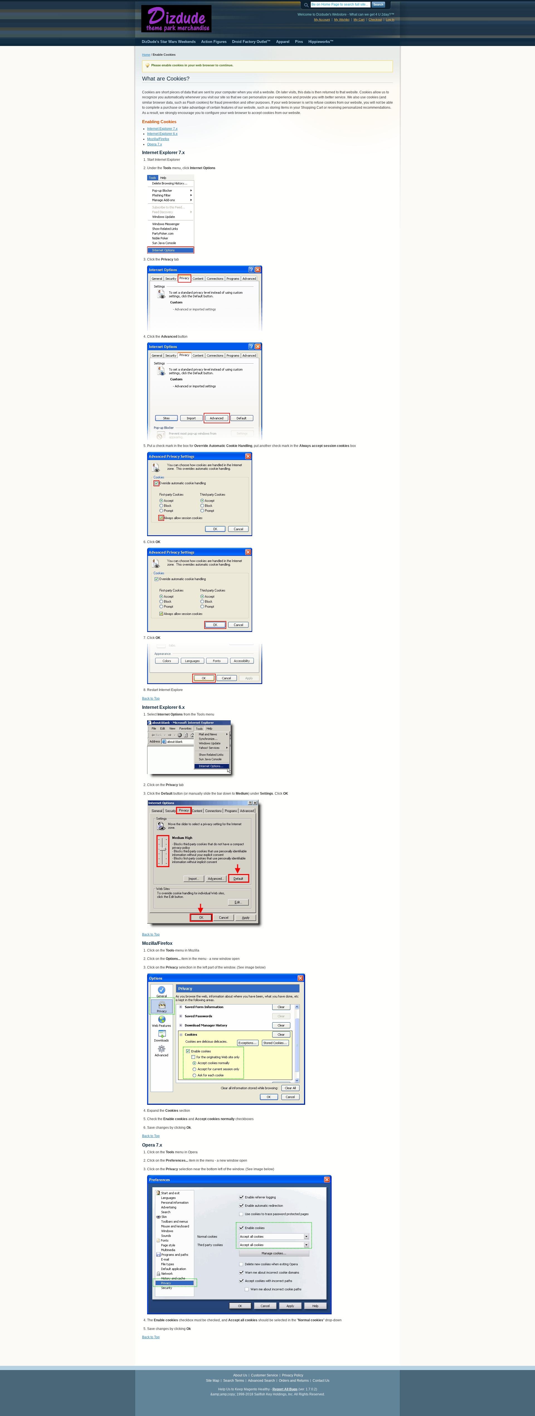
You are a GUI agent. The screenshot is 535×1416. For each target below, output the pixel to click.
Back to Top (151, 698)
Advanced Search (261, 1381)
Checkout (375, 19)
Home (146, 54)
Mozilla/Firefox (158, 139)
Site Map (212, 1381)
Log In (390, 19)
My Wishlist (341, 19)
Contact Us (321, 1381)
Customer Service (264, 1375)
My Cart (359, 19)
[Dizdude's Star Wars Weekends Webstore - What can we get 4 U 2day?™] (176, 18)
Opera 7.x (154, 144)
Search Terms (233, 1381)
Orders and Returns (294, 1381)
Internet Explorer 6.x (162, 134)
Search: (307, 5)
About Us (240, 1375)
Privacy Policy (292, 1375)
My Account (322, 19)
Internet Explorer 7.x (162, 129)
